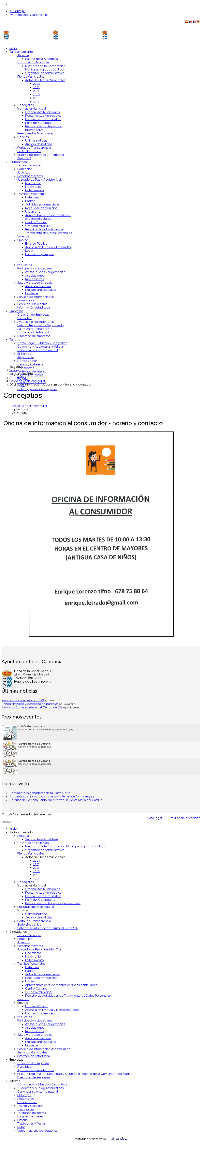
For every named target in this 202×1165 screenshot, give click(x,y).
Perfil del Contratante (40, 123)
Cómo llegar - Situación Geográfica (42, 343)
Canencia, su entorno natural (37, 350)
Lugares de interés (30, 375)
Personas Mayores (30, 176)
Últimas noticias (36, 140)
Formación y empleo (39, 254)
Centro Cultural (36, 222)
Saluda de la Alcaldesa (41, 59)
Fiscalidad (24, 318)
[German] (198, 22)
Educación (25, 169)
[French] (194, 22)
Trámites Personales (31, 194)
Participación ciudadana (34, 268)
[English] (191, 22)
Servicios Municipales (32, 304)
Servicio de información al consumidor (44, 1049)
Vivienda (23, 236)
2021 (36, 91)
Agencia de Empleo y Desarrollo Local (52, 1010)
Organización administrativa (44, 73)
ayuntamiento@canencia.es (28, 15)
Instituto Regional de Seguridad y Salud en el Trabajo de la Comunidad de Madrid (40, 329)
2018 (36, 98)
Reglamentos (34, 279)
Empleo (22, 240)
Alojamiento (25, 357)
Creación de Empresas (33, 314)
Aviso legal (154, 818)
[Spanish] (187, 22)
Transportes (25, 368)
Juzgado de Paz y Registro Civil (39, 179)
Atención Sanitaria (38, 286)
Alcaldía (23, 55)
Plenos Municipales (30, 76)
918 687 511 (17, 11)
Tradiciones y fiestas (31, 382)
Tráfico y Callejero (30, 364)
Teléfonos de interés (31, 371)
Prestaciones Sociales (40, 290)
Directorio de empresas (33, 336)
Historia (22, 378)
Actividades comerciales (42, 204)
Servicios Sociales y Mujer (29, 406)
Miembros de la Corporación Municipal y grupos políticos (45, 67)
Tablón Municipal (29, 165)
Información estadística (33, 307)
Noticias (23, 137)
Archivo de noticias (38, 144)
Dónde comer (27, 361)
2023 (36, 87)
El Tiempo (24, 354)
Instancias (32, 197)
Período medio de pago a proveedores (52, 903)
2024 (36, 83)
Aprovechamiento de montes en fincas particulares (48, 216)
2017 (36, 101)
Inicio (13, 48)
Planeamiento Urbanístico (43, 119)
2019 (36, 94)
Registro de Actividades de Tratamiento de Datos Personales (48, 231)
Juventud (23, 172)
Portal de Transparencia (34, 147)
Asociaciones (34, 275)
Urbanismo (32, 211)
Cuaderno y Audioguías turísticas (40, 346)
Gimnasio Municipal (38, 226)
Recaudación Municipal (41, 208)
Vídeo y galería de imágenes (37, 389)
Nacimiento (33, 183)
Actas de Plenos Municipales (45, 80)
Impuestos (24, 265)
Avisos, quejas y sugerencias (45, 272)
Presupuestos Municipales (35, 133)
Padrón (30, 201)
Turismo (14, 339)
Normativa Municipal (31, 108)
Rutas (21, 385)
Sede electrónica (29, 151)
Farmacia (31, 293)
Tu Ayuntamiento (21, 51)
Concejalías (25, 105)
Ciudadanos (18, 162)
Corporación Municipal (33, 62)
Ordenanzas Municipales (42, 112)
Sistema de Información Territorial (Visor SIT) (47, 928)
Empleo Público (36, 243)
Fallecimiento (34, 190)
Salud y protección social (35, 282)
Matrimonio (33, 187)
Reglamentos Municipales (43, 115)
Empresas (16, 311)
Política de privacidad (185, 818)
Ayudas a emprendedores (35, 322)
